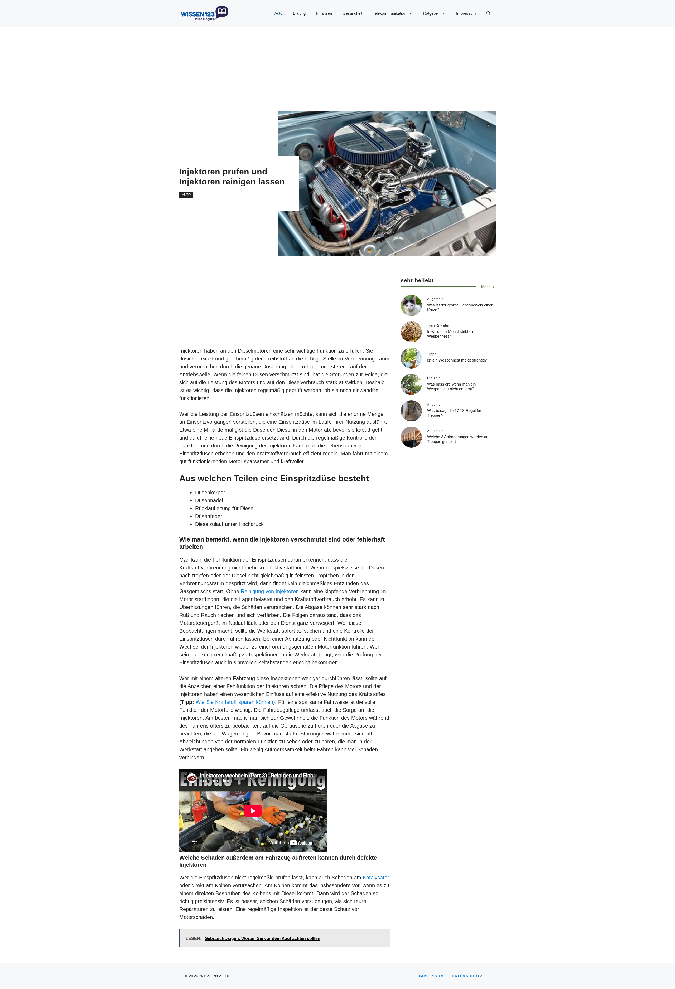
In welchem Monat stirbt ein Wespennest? (450, 333)
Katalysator (376, 877)
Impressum (466, 13)
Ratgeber (431, 13)
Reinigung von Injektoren (270, 591)
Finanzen (324, 13)
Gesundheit (352, 13)
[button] (488, 13)
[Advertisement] (327, 64)
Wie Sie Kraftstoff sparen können (234, 702)
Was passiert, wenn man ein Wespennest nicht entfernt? (451, 386)
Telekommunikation (389, 13)
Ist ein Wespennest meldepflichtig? (457, 360)
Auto (278, 13)
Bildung (299, 13)
